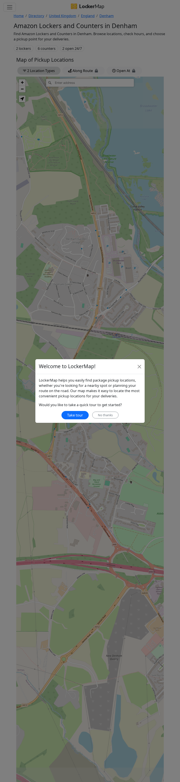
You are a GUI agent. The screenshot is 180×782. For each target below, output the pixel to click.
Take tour (75, 415)
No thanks (105, 415)
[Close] (139, 366)
